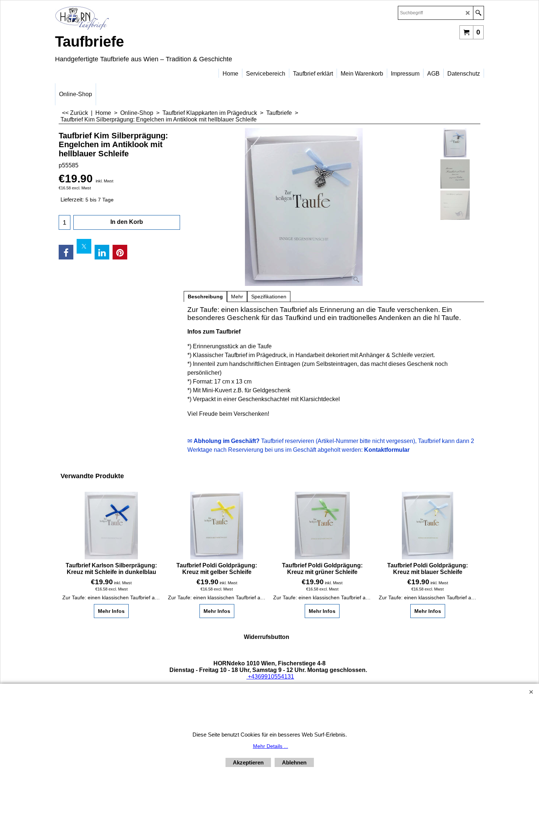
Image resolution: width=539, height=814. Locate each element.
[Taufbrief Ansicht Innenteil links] (455, 174)
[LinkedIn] (102, 252)
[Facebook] (66, 252)
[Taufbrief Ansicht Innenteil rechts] (455, 205)
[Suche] (478, 12)
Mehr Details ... (270, 746)
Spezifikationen (268, 296)
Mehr (237, 296)
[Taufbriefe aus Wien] (119, 18)
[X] (84, 246)
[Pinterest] (120, 252)
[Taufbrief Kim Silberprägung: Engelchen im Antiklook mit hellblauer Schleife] (304, 207)
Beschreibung (205, 296)
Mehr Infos (111, 611)
